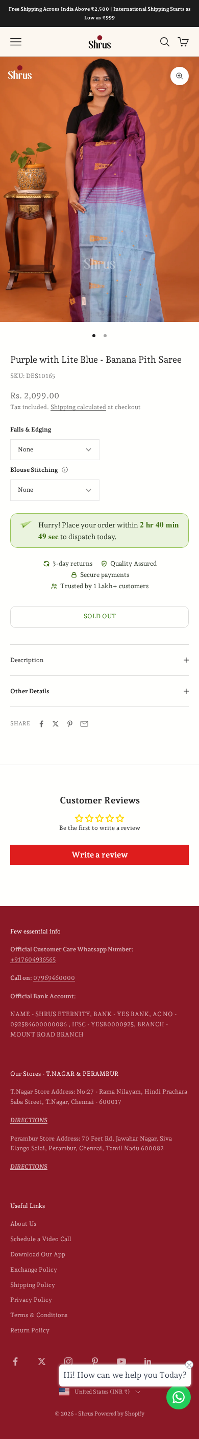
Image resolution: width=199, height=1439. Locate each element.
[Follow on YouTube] (121, 1361)
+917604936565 (33, 959)
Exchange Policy (33, 1269)
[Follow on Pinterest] (95, 1361)
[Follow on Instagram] (68, 1361)
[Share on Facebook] (41, 724)
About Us (23, 1223)
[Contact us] (178, 1397)
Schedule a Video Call (40, 1239)
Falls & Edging (30, 429)
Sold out (100, 616)
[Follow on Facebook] (15, 1361)
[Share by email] (84, 724)
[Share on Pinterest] (70, 724)
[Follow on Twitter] (42, 1361)
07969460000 (54, 977)
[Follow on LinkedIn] (148, 1361)
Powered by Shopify (119, 1413)
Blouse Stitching (34, 469)
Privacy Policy (31, 1299)
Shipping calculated (78, 407)
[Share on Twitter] (56, 724)
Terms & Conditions (38, 1315)
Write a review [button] (99, 855)
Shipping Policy (32, 1285)
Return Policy (29, 1330)
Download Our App (37, 1254)
